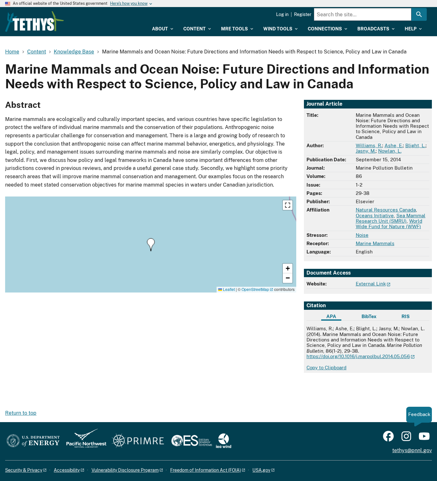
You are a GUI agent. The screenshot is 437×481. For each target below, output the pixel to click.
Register (302, 14)
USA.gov (261, 470)
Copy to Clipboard (326, 367)
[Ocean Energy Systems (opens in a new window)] (192, 441)
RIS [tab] (405, 316)
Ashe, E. (394, 145)
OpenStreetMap (255, 289)
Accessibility (67, 470)
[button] (151, 244)
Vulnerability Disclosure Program (125, 470)
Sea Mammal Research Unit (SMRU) (390, 218)
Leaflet (228, 289)
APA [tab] (331, 316)
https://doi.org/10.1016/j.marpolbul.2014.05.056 (358, 356)
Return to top (20, 413)
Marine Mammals (375, 243)
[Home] (34, 21)
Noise (362, 235)
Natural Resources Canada (386, 209)
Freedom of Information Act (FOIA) (205, 470)
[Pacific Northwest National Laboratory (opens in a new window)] (84, 441)
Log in (282, 14)
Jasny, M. (366, 151)
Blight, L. (415, 145)
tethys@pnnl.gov (412, 450)
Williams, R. (369, 145)
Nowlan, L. (389, 151)
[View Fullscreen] (287, 205)
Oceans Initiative (375, 215)
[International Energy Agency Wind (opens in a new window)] (223, 441)
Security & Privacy (23, 470)
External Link (371, 283)
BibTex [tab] (369, 316)
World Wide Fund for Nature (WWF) (389, 223)
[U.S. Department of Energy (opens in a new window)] (33, 441)
